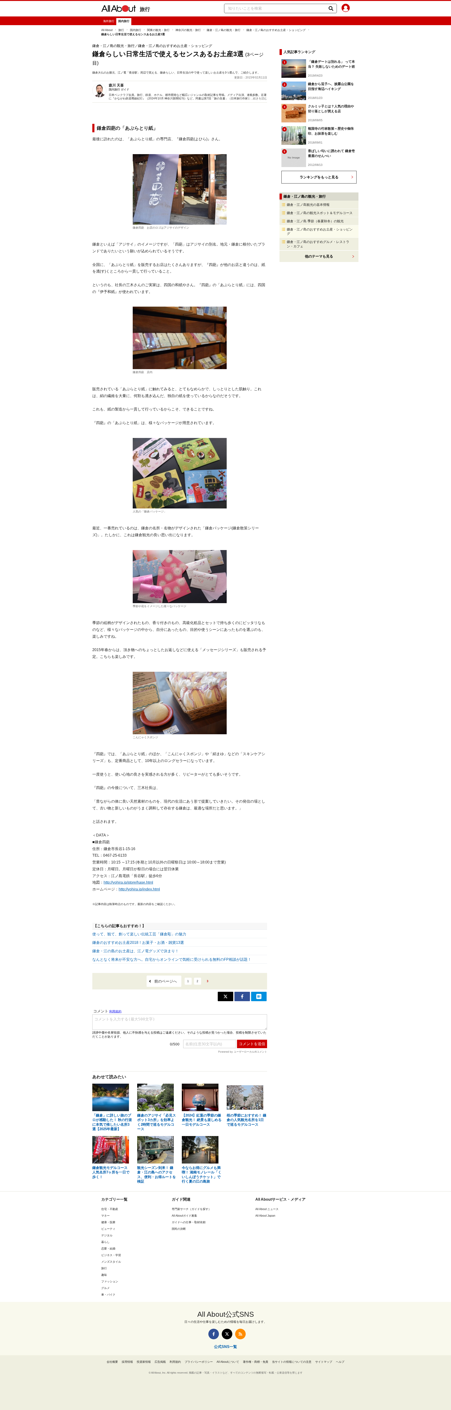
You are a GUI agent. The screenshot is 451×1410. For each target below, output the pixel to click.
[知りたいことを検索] (331, 8)
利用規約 (175, 1361)
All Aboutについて (228, 1361)
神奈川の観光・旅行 (188, 30)
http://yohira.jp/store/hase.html (128, 882)
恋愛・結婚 (108, 1248)
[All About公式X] (227, 1334)
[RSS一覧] (240, 1334)
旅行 (145, 9)
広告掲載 (160, 1361)
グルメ (105, 1288)
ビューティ (108, 1228)
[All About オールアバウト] (118, 9)
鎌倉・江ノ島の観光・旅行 (224, 30)
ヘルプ (340, 1361)
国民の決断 (179, 1228)
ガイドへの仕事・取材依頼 (189, 1222)
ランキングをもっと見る (319, 177)
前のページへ (165, 981)
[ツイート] (225, 996)
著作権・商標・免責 (255, 1361)
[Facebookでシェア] (242, 996)
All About (107, 30)
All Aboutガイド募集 (184, 1215)
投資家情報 (144, 1361)
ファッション (109, 1281)
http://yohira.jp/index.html (139, 889)
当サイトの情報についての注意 (291, 1361)
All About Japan (265, 1215)
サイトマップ (323, 1361)
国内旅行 (123, 21)
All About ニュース (267, 1209)
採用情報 (127, 1361)
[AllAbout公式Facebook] (213, 1334)
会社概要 (112, 1361)
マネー (105, 1215)
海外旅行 (108, 21)
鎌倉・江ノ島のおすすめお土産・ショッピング (276, 30)
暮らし (105, 1242)
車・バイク (108, 1294)
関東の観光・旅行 (158, 30)
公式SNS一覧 (225, 1347)
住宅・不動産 (109, 1209)
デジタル (107, 1235)
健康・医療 (108, 1222)
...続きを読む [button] (259, 98)
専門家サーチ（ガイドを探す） (191, 1209)
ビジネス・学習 (111, 1255)
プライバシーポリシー (199, 1361)
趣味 (104, 1275)
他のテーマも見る (319, 256)
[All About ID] (346, 9)
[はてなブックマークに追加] (259, 996)
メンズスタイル (111, 1261)
